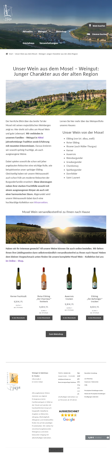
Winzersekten (41, 202)
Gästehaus (28, 43)
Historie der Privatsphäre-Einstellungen (94, 394)
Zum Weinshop (56, 334)
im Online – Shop (14, 261)
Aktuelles (28, 31)
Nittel (40, 138)
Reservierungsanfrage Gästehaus (67, 382)
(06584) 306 (67, 373)
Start (11, 54)
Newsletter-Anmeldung (90, 373)
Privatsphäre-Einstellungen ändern (93, 390)
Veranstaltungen (49, 43)
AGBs (85, 385)
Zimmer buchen (99, 34)
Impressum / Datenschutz (91, 382)
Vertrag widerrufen (56, 450)
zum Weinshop (88, 379)
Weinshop (61, 31)
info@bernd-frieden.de (64, 379)
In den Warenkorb (18, 318)
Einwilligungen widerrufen (91, 397)
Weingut (42, 31)
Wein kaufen (99, 25)
